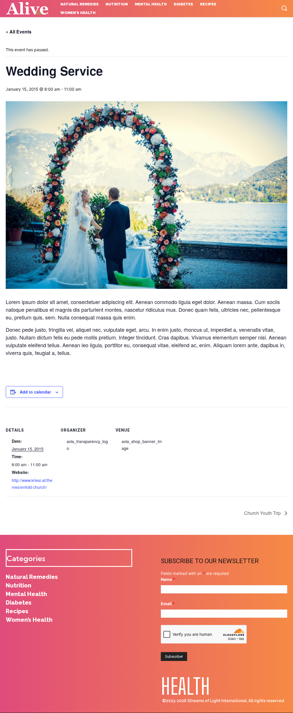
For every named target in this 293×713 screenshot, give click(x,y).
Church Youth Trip (263, 513)
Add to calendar (35, 392)
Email (168, 603)
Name (168, 579)
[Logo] (29, 8)
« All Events (18, 31)
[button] (284, 8)
